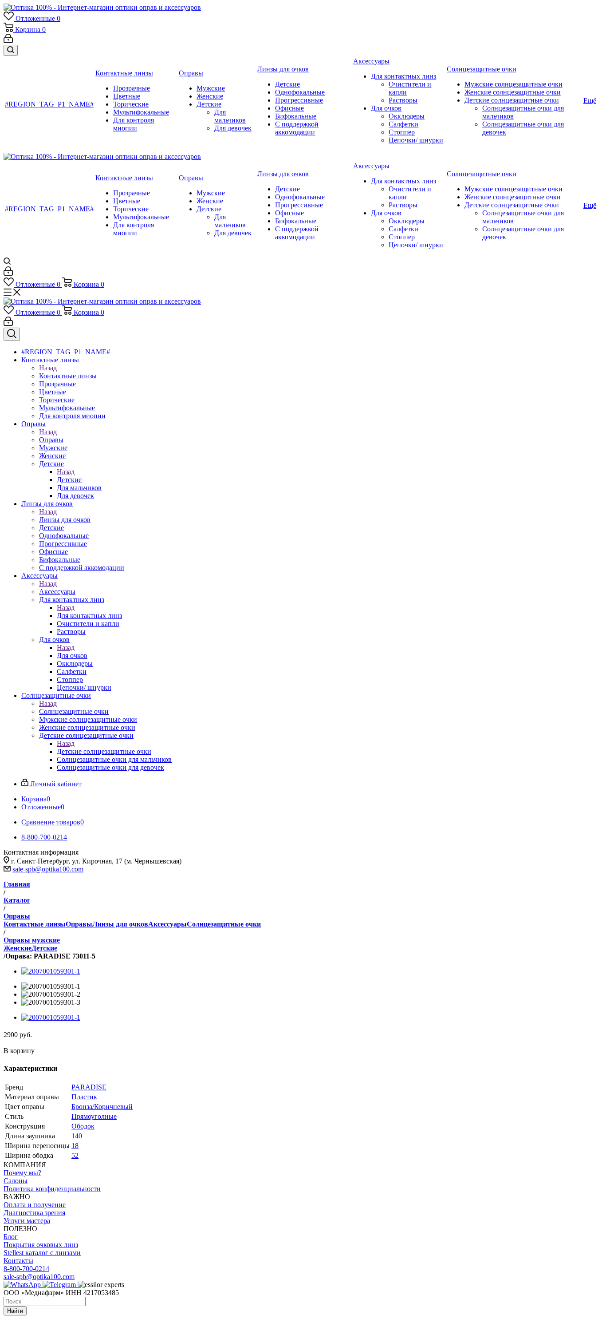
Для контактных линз (89, 615)
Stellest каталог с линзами (42, 1252)
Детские (69, 479)
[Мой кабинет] (8, 40)
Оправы (51, 440)
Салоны (16, 1180)
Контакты (18, 1260)
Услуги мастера (27, 1220)
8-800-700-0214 (26, 1268)
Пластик (84, 1097)
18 (75, 1145)
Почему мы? (22, 1172)
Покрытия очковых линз (41, 1244)
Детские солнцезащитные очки (104, 751)
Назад (48, 368)
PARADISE (88, 1087)
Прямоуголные (94, 1116)
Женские (17, 948)
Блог (11, 1236)
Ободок (82, 1126)
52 (75, 1155)
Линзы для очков (65, 519)
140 (76, 1136)
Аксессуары (57, 591)
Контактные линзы (68, 376)
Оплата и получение (35, 1204)
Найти (15, 1310)
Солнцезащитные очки (74, 711)
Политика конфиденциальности (52, 1188)
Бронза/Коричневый (102, 1106)
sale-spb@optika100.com (47, 869)
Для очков (72, 655)
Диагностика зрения (34, 1212)
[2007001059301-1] (50, 971)
